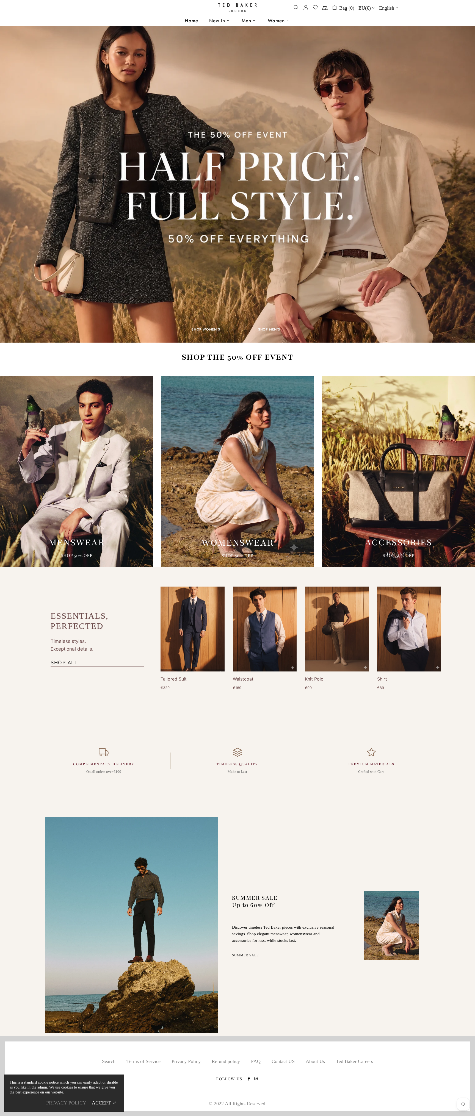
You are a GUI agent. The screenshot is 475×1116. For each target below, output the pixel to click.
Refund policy (226, 1061)
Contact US (283, 1061)
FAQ (256, 1061)
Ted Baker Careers (354, 1061)
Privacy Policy (186, 1061)
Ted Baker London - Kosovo (237, 7)
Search (108, 1061)
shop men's (269, 329)
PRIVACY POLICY (66, 1103)
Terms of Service (143, 1061)
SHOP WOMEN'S (206, 329)
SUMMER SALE (245, 955)
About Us (315, 1061)
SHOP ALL (64, 662)
